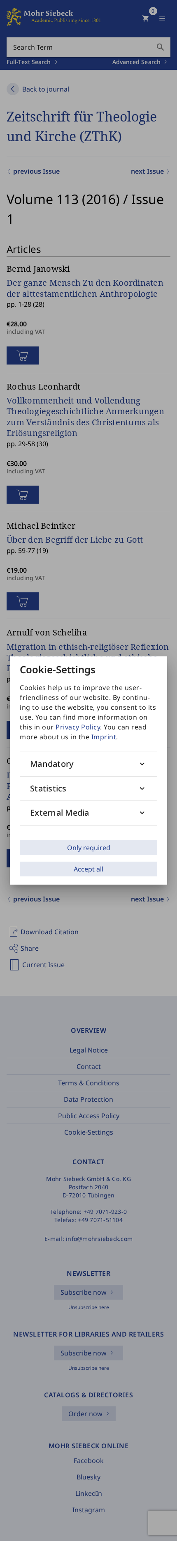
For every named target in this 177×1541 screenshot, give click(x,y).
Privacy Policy (78, 727)
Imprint (103, 736)
